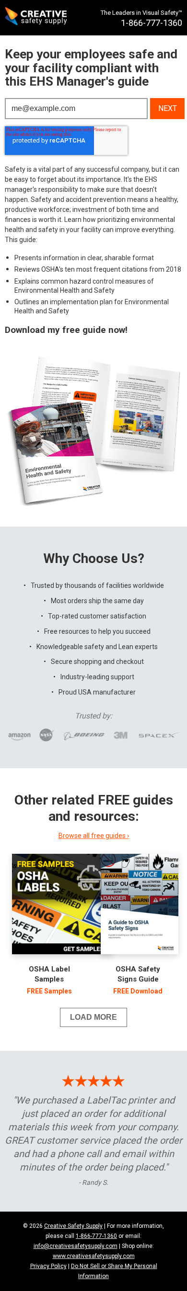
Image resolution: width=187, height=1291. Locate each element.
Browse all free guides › (93, 835)
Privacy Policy (48, 1266)
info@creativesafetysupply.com (75, 1246)
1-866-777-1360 (96, 1236)
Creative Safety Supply (73, 1226)
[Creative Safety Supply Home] (37, 17)
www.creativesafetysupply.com (94, 1256)
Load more (93, 1017)
